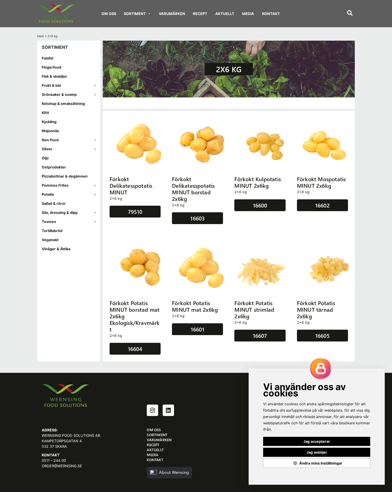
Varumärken (172, 13)
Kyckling (49, 121)
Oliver (47, 149)
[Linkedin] (168, 410)
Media (248, 13)
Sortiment (135, 13)
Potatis (48, 194)
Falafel (47, 58)
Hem (40, 36)
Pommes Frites (55, 185)
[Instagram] (152, 410)
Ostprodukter (54, 167)
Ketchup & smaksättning (63, 103)
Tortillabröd (52, 230)
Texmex (49, 221)
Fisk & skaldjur (54, 76)
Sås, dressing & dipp (60, 212)
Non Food (50, 140)
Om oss (108, 13)
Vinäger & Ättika (56, 249)
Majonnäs (50, 131)
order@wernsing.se (62, 466)
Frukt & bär (51, 85)
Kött (45, 112)
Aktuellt (224, 13)
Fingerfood (51, 67)
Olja (45, 158)
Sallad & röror (54, 203)
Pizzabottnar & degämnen (65, 176)
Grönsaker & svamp (59, 94)
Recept (200, 13)
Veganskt (50, 239)
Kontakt (271, 13)
